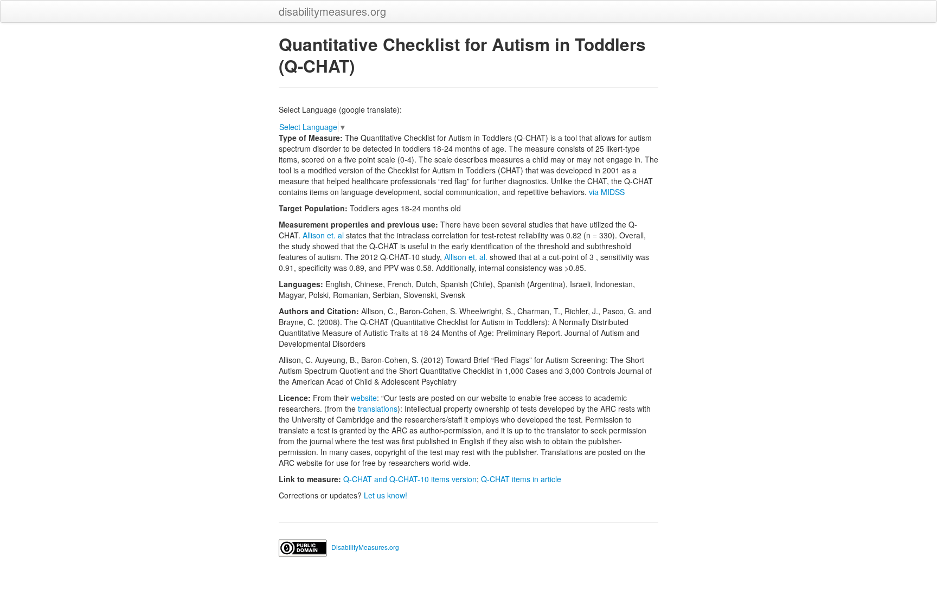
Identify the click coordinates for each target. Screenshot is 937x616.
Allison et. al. (465, 256)
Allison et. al (323, 235)
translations (377, 408)
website (364, 397)
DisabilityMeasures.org (365, 547)
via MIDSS (607, 191)
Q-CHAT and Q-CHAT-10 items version (410, 479)
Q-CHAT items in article (521, 479)
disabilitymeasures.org (332, 11)
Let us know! (385, 495)
